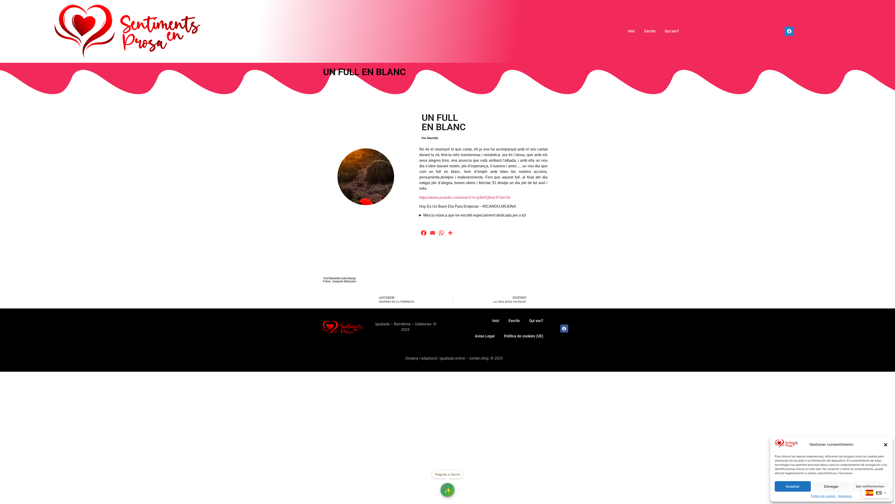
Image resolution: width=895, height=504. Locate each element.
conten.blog (479, 358)
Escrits (649, 31)
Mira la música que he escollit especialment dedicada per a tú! (474, 215)
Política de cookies (823, 496)
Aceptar (793, 486)
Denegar (831, 486)
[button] (885, 444)
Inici (631, 31)
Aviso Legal (485, 336)
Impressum (845, 496)
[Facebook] (789, 31)
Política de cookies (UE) (523, 336)
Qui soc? (672, 31)
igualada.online (452, 358)
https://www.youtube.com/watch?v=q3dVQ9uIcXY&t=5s (464, 198)
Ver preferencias (870, 486)
